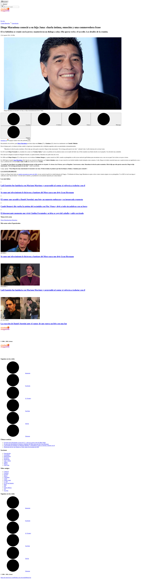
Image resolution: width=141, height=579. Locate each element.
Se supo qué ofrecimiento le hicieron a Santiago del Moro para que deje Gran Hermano (37, 192)
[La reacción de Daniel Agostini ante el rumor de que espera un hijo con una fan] (70, 306)
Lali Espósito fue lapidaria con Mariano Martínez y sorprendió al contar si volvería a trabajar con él (43, 185)
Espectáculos (15, 23)
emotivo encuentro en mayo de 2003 (27, 174)
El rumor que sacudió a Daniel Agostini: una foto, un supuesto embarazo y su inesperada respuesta (42, 199)
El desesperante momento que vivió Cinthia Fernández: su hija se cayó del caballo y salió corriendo (42, 213)
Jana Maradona (13, 220)
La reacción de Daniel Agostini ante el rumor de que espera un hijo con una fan (34, 324)
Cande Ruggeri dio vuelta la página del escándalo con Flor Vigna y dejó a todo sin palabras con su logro (44, 206)
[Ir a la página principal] (13, 19)
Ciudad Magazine (5, 23)
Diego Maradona (5, 220)
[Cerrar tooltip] (29, 140)
